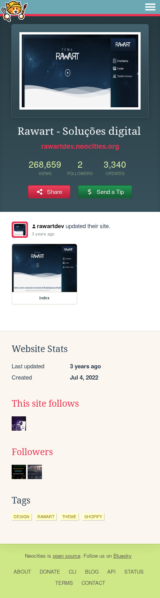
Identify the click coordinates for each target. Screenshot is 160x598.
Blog (92, 571)
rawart (45, 516)
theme (69, 516)
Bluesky (122, 555)
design (22, 516)
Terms (64, 582)
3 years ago (43, 233)
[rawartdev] (19, 229)
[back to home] (14, 11)
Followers (32, 452)
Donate (50, 571)
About (22, 571)
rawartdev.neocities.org (80, 146)
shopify (93, 516)
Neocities (35, 555)
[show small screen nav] (150, 7)
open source (66, 555)
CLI (73, 571)
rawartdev (50, 226)
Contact (93, 582)
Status (134, 571)
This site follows (45, 404)
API (111, 571)
